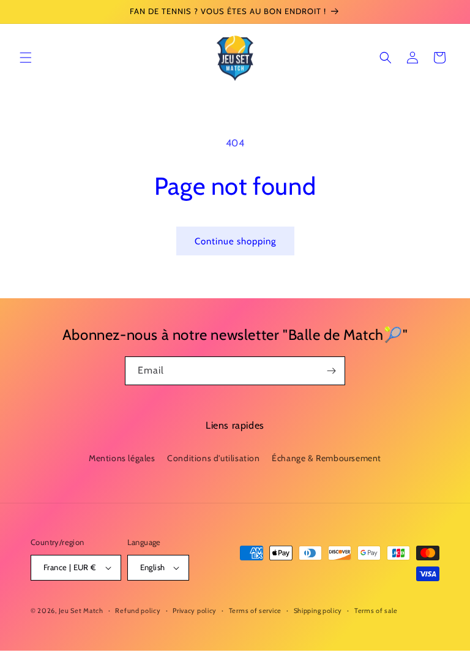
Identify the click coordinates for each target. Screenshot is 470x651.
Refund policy (137, 610)
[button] (25, 57)
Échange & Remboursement (326, 458)
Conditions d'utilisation (213, 458)
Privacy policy (195, 610)
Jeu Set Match (81, 610)
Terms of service (255, 610)
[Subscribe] (331, 370)
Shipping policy (318, 610)
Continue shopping (235, 241)
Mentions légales (122, 458)
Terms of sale (376, 610)
